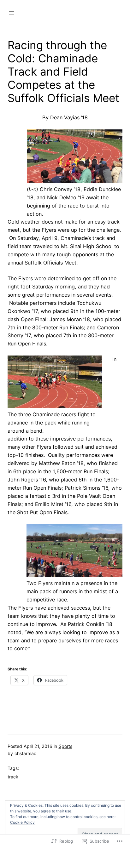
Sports (65, 746)
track (13, 776)
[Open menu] (11, 13)
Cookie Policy (22, 822)
